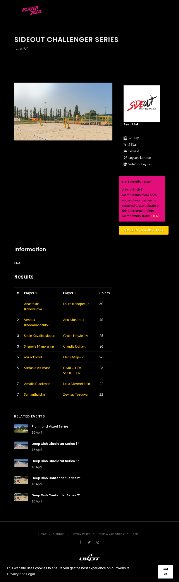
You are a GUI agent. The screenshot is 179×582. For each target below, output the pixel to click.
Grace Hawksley (75, 335)
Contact (59, 533)
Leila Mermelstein (76, 383)
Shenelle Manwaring (39, 346)
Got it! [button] (165, 571)
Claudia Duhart (74, 346)
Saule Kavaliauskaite (39, 335)
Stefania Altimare (37, 367)
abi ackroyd (33, 357)
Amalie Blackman (37, 383)
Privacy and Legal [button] (21, 574)
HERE (155, 216)
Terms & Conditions (110, 533)
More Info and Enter (144, 230)
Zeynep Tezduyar (76, 394)
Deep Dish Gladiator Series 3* (55, 444)
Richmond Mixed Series (50, 426)
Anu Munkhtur (74, 319)
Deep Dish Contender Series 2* (56, 478)
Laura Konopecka (76, 303)
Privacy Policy (80, 533)
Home (42, 533)
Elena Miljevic (73, 357)
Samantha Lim (34, 394)
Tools (134, 533)
